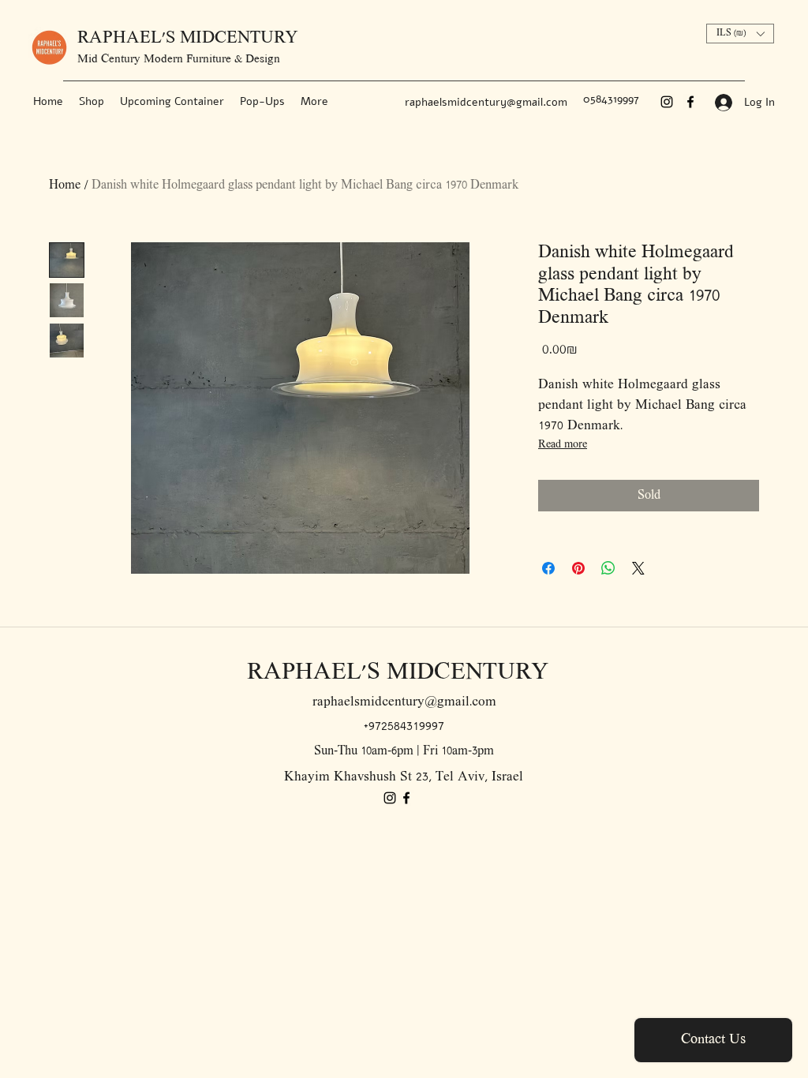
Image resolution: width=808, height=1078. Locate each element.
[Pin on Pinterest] (578, 568)
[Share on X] (638, 568)
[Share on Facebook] (548, 568)
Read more (562, 444)
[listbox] (740, 33)
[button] (740, 33)
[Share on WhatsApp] (608, 568)
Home (64, 185)
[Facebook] (690, 102)
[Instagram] (667, 102)
